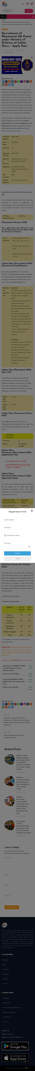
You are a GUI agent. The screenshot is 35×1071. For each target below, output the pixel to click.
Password (8, 543)
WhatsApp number (14, 535)
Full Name (8, 528)
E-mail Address (9, 520)
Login (17, 558)
